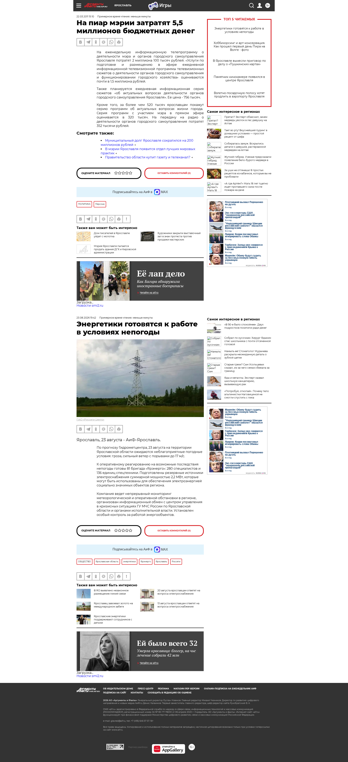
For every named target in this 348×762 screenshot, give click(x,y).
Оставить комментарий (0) (174, 173)
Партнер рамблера (137, 747)
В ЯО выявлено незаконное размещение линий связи (111, 592)
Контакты (137, 692)
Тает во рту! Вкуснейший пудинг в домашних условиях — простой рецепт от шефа (245, 133)
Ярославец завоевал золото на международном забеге (113, 605)
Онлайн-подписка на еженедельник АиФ (230, 688)
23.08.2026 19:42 (86, 317)
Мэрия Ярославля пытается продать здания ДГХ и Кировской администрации (115, 249)
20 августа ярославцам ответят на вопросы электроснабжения (178, 592)
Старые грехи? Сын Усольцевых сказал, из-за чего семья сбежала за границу (246, 367)
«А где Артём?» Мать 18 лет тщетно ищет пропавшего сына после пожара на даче (246, 186)
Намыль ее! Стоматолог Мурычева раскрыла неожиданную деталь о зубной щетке (246, 354)
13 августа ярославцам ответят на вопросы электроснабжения (178, 605)
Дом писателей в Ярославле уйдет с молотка (112, 235)
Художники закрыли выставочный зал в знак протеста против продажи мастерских (179, 236)
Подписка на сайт (114, 692)
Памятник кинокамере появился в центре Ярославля (239, 78)
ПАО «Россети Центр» (90, 419)
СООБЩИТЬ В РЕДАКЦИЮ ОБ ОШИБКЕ (170, 692)
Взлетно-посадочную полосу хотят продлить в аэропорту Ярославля (239, 94)
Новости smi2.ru (90, 305)
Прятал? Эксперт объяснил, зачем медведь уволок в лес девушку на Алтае (245, 120)
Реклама (163, 688)
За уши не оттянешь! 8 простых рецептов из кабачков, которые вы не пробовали (247, 173)
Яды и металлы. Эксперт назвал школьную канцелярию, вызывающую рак (244, 381)
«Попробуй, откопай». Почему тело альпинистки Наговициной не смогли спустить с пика (246, 394)
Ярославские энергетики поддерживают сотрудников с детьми (113, 619)
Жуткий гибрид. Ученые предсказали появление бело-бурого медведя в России (247, 160)
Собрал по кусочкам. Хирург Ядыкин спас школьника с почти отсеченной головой (247, 341)
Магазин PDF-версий (186, 688)
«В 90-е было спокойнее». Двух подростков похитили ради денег (245, 326)
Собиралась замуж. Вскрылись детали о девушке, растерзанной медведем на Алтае (245, 147)
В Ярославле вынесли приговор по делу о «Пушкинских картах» (239, 62)
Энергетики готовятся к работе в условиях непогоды (239, 30)
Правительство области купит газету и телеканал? (147, 157)
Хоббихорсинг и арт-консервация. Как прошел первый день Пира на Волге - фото (239, 46)
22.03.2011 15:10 (85, 16)
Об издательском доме (118, 688)
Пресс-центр (145, 688)
